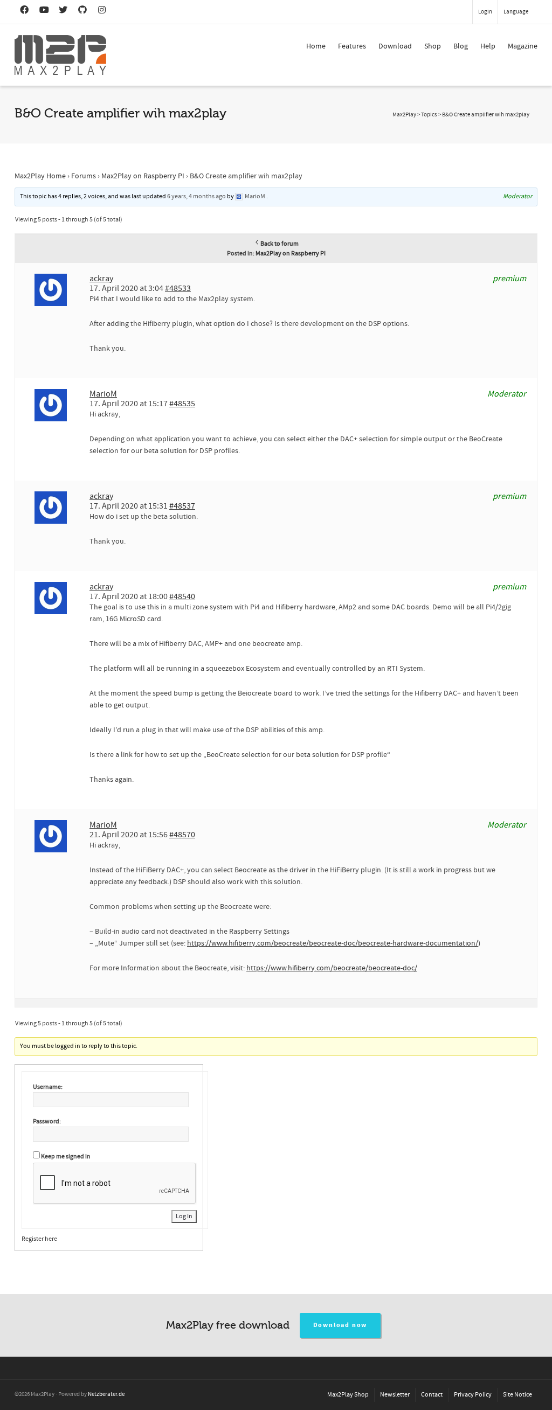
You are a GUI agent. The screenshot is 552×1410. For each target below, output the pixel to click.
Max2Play (404, 115)
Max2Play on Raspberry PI (142, 176)
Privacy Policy (473, 1395)
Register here (39, 1239)
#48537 (182, 506)
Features (352, 46)
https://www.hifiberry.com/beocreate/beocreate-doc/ (331, 968)
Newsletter (395, 1395)
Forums (83, 176)
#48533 (178, 288)
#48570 (182, 834)
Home (316, 46)
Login (485, 12)
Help (487, 46)
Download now (340, 1325)
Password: (47, 1121)
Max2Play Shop (348, 1395)
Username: (48, 1087)
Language (515, 12)
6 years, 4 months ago (196, 196)
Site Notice (517, 1395)
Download (395, 46)
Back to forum (279, 244)
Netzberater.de (106, 1394)
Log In (184, 1216)
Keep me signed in (66, 1156)
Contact (432, 1395)
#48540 (182, 596)
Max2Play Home (40, 176)
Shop (432, 46)
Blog (460, 46)
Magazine (522, 46)
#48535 (182, 403)
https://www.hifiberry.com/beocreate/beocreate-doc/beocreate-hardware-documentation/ (332, 943)
